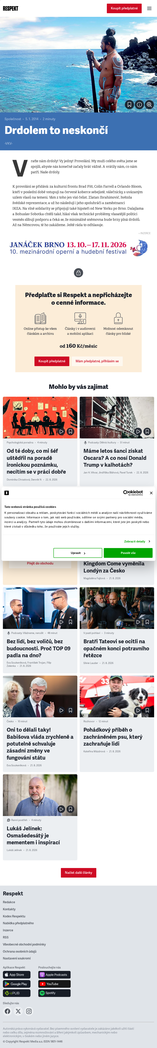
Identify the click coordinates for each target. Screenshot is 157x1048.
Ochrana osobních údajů (19, 952)
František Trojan (36, 662)
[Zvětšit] (78, 64)
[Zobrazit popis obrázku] (139, 104)
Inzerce (8, 930)
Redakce (9, 902)
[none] (149, 104)
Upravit (76, 553)
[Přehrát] (61, 431)
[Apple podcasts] (54, 975)
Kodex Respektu (14, 916)
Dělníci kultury (108, 442)
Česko (10, 721)
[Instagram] (29, 1015)
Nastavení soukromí (17, 958)
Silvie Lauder (90, 663)
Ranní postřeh (19, 820)
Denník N (36, 479)
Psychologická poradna (20, 442)
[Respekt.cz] (10, 8)
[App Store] (17, 975)
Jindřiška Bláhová (109, 472)
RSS (6, 937)
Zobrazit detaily (134, 541)
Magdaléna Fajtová (94, 578)
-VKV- (8, 144)
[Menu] (149, 8)
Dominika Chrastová (18, 479)
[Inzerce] (78, 248)
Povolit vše (128, 553)
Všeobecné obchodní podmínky (24, 944)
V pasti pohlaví (91, 633)
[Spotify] (54, 993)
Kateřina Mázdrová (94, 751)
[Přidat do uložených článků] (70, 431)
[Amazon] (17, 993)
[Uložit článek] (129, 104)
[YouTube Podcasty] (54, 984)
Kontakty (9, 909)
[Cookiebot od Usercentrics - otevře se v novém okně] (126, 493)
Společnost (13, 119)
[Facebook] (7, 1015)
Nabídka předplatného (18, 923)
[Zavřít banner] (151, 493)
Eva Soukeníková (16, 662)
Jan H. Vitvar (90, 472)
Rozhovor (89, 721)
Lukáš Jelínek (14, 850)
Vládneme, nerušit (33, 633)
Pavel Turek (126, 472)
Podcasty (93, 442)
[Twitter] (18, 1015)
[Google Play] (17, 984)
